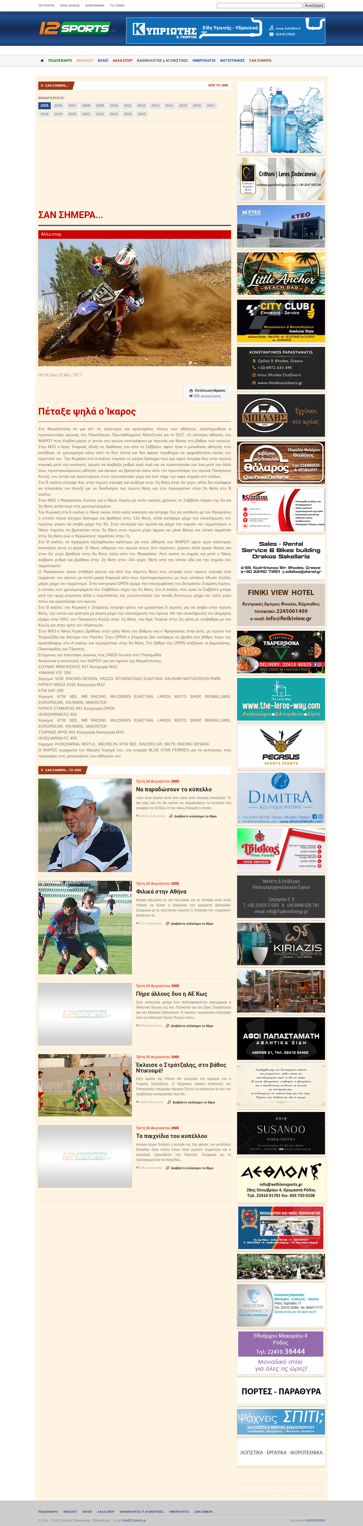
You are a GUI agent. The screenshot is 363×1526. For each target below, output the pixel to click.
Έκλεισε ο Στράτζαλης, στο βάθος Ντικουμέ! (181, 1068)
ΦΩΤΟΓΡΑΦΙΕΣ (232, 61)
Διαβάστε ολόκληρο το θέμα (193, 816)
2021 (86, 114)
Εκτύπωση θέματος (207, 391)
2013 (155, 106)
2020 (72, 114)
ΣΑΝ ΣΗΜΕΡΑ (260, 61)
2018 (44, 114)
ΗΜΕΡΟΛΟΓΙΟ (204, 61)
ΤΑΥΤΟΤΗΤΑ (46, 5)
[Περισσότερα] (85, 783)
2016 (197, 106)
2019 (58, 114)
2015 (183, 106)
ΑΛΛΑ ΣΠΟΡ (122, 61)
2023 (114, 114)
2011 (128, 106)
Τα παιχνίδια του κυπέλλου (171, 1136)
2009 (100, 106)
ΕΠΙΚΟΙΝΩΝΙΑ (94, 5)
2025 (142, 114)
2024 (128, 114)
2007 (72, 106)
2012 (141, 106)
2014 (169, 106)
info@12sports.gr (134, 1520)
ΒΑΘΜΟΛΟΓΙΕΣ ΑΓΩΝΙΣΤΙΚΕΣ (142, 1511)
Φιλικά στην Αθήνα (161, 891)
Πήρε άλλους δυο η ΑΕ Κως (171, 993)
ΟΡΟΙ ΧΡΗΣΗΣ (70, 5)
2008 (86, 106)
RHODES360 (315, 1520)
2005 (44, 106)
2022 (100, 114)
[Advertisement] (134, 167)
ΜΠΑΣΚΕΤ (85, 61)
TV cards (117, 5)
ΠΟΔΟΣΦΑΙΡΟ (60, 61)
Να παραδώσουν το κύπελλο (174, 789)
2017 (211, 106)
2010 (114, 106)
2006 (58, 106)
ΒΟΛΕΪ (103, 61)
